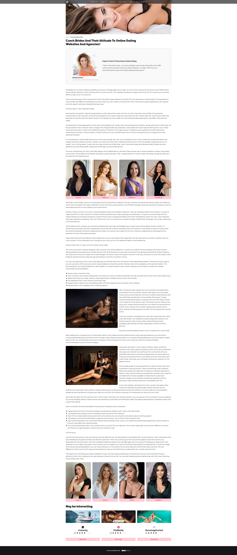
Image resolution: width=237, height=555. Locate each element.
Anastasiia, (158, 197)
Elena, (105, 500)
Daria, (78, 500)
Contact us (144, 2)
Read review (118, 539)
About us (112, 2)
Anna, (78, 197)
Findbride (118, 530)
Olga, (132, 500)
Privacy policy (122, 2)
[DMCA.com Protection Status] (126, 550)
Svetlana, (132, 197)
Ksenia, (105, 197)
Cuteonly (83, 530)
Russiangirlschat (154, 530)
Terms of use (134, 2)
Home (67, 37)
